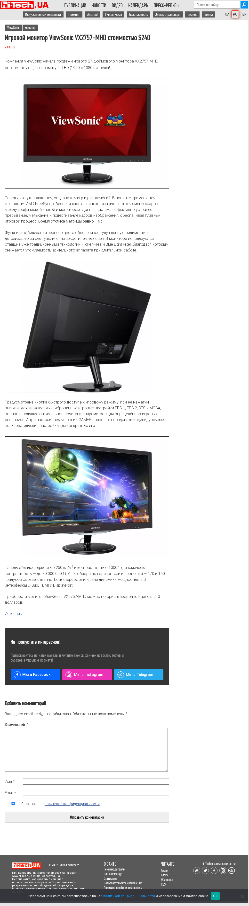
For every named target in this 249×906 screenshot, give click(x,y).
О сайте (110, 864)
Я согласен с (60, 804)
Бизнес (192, 14)
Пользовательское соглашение (123, 883)
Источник (13, 613)
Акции (164, 870)
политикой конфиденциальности (72, 804)
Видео (117, 5)
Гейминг (74, 14)
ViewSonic (13, 27)
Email (10, 792)
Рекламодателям (114, 869)
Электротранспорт (167, 14)
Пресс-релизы (166, 5)
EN (244, 14)
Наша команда (113, 873)
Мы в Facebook (36, 674)
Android (92, 14)
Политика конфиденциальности (123, 887)
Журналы (167, 879)
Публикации (75, 5)
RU (235, 14)
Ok (215, 896)
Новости (99, 5)
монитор (30, 27)
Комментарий (13, 724)
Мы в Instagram (88, 674)
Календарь (138, 5)
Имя (10, 781)
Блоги (164, 875)
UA (227, 14)
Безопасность (138, 14)
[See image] (87, 133)
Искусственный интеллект (43, 14)
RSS (163, 884)
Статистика (110, 878)
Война (208, 14)
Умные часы (113, 14)
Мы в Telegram (139, 674)
